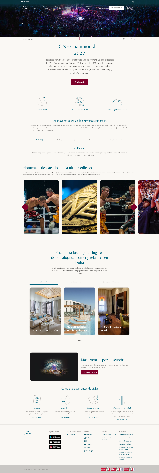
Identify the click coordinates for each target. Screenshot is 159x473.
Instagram (89, 438)
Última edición (71, 435)
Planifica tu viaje (46, 7)
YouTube (89, 444)
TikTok (88, 447)
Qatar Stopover (101, 7)
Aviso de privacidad (125, 438)
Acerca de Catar (35, 7)
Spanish (135, 2)
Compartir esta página (130, 39)
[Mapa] (128, 8)
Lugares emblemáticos (112, 282)
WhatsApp (89, 451)
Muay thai (92, 140)
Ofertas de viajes (89, 7)
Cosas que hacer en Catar (61, 7)
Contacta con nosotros (109, 435)
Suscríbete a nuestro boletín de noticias (125, 454)
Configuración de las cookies (125, 459)
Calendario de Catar (76, 7)
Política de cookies (125, 444)
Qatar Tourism (25, 2)
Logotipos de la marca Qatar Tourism (126, 448)
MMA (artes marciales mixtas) (66, 140)
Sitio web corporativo (126, 441)
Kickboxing (39, 140)
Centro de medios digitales (107, 439)
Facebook (89, 435)
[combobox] (136, 8)
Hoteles (45, 282)
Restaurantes (77, 282)
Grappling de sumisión (116, 140)
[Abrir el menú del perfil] (132, 8)
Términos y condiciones (126, 435)
